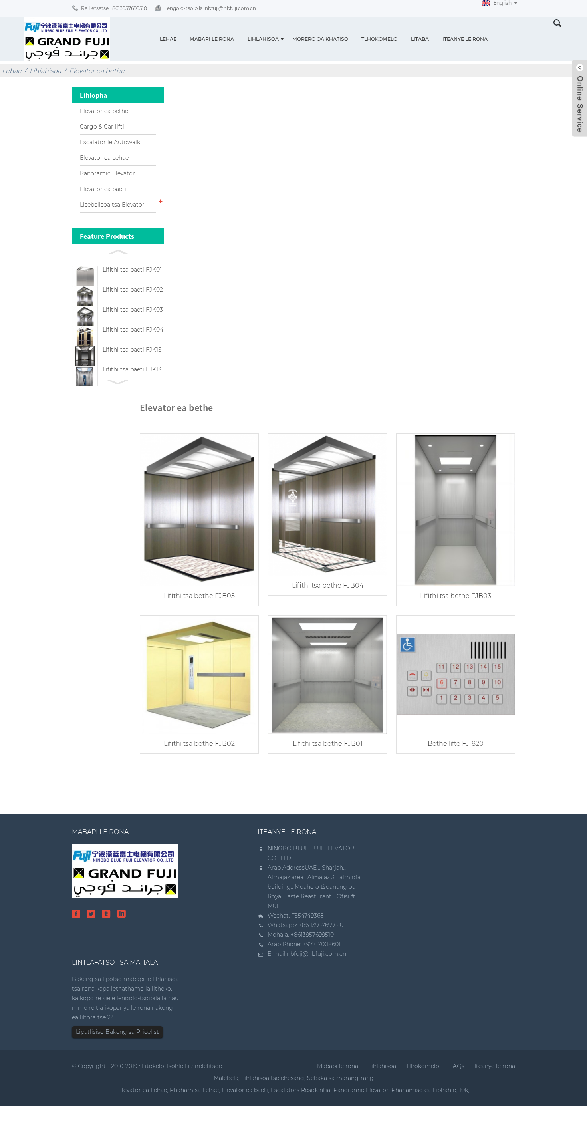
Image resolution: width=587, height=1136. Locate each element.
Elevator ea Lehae (104, 157)
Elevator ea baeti (103, 189)
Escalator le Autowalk (110, 142)
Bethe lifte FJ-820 (456, 743)
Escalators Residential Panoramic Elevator (330, 1090)
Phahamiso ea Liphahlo (423, 1090)
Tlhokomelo (379, 39)
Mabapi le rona (212, 39)
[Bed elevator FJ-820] (456, 673)
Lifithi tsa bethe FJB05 (199, 596)
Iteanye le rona (465, 39)
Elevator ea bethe (97, 71)
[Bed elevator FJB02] (199, 673)
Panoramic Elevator (107, 173)
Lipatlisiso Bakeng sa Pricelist (117, 1031)
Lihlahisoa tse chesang (272, 1078)
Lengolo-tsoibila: (210, 8)
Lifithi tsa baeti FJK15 (132, 349)
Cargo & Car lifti (102, 126)
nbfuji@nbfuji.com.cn (316, 953)
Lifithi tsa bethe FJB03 (455, 596)
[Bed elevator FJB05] (199, 509)
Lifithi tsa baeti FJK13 (132, 369)
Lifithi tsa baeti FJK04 (133, 329)
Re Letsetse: (114, 8)
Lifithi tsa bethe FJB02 (199, 743)
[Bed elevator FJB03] (456, 509)
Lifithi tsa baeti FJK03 (133, 309)
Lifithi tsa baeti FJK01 (132, 269)
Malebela (226, 1078)
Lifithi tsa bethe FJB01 (328, 743)
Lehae (168, 39)
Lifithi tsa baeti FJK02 (133, 289)
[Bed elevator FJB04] (327, 504)
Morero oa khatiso (320, 39)
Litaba (420, 39)
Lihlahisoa (263, 39)
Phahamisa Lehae (194, 1090)
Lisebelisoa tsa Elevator (112, 204)
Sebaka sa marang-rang (340, 1078)
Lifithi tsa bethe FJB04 (327, 585)
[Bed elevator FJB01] (327, 673)
